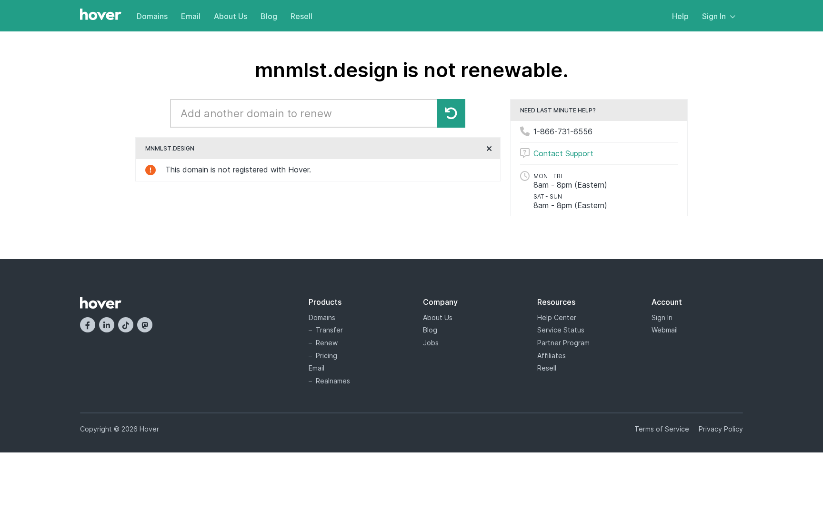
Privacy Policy (721, 429)
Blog (269, 16)
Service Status (560, 330)
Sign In (714, 16)
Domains (152, 16)
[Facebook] (87, 324)
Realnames (333, 381)
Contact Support (563, 153)
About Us (230, 16)
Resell (301, 16)
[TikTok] (125, 324)
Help (680, 16)
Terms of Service (661, 429)
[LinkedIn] (106, 324)
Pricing (326, 355)
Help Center (556, 317)
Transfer (329, 330)
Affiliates (551, 355)
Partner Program (563, 343)
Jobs (431, 343)
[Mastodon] (144, 324)
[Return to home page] (100, 15)
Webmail (665, 330)
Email (191, 16)
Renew (327, 343)
